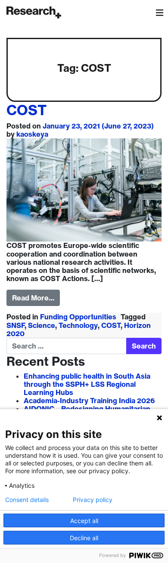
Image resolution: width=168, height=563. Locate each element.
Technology (78, 325)
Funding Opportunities (78, 316)
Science (41, 325)
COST (26, 110)
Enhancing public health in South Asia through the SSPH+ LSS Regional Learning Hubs (87, 384)
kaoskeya (32, 134)
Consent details (27, 499)
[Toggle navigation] (159, 12)
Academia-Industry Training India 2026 (89, 400)
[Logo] (33, 12)
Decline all (84, 538)
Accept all (84, 520)
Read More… (33, 298)
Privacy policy (92, 499)
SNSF (15, 325)
